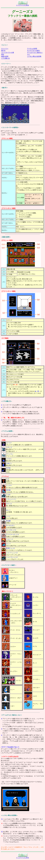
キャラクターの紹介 (33, 50)
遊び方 (3, 50)
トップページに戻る (22, 5)
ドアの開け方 (5, 58)
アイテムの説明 (32, 48)
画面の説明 (4, 56)
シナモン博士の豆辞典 (34, 56)
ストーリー (4, 48)
